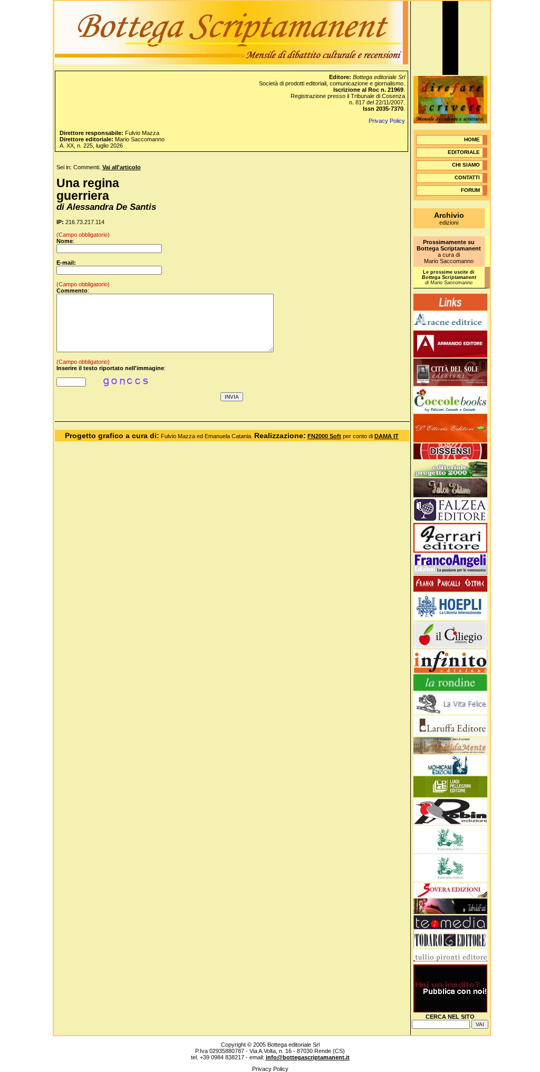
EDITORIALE (464, 152)
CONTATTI (467, 177)
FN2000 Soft (324, 436)
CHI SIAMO (466, 165)
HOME (472, 139)
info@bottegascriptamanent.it (308, 1057)
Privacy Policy (387, 121)
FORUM (470, 190)
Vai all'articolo (121, 167)
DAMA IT (386, 436)
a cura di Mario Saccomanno (449, 251)
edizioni (449, 219)
